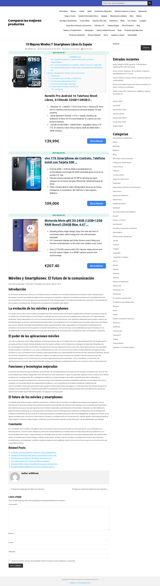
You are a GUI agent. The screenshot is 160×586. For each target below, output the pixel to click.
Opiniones (117, 286)
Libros (106, 35)
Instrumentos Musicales (103, 11)
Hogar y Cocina (70, 16)
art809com (31, 49)
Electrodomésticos (120, 195)
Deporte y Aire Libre (99, 21)
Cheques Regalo (113, 26)
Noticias (116, 273)
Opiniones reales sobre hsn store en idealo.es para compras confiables (131, 85)
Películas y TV (99, 26)
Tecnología (117, 331)
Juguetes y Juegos (117, 35)
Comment (13, 504)
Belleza (139, 16)
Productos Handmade (77, 35)
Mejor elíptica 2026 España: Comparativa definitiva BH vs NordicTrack (129, 65)
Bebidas (116, 146)
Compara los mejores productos (24, 22)
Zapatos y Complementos (72, 30)
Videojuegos (89, 30)
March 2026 (117, 101)
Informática (63, 11)
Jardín (89, 11)
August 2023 (118, 126)
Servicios (116, 322)
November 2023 (119, 122)
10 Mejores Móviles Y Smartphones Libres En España (59, 44)
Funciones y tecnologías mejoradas (62, 84)
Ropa (120, 30)
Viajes (115, 339)
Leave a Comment (72, 49)
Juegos (116, 249)
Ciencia (116, 171)
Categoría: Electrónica (122, 162)
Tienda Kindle (132, 35)
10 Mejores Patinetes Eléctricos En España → (90, 489)
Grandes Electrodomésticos (88, 16)
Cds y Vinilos (132, 21)
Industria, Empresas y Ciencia (125, 11)
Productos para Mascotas (133, 30)
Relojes (73, 11)
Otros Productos (128, 26)
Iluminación (142, 11)
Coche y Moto (85, 21)
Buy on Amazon (96, 141)
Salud (115, 314)
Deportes (116, 183)
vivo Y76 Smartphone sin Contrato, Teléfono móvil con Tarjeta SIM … (77, 65)
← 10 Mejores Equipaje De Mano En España (26, 489)
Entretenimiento (119, 203)
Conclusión (57, 89)
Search (116, 44)
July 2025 (116, 105)
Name (11, 533)
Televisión (117, 335)
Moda (122, 21)
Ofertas (116, 277)
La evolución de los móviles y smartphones (64, 78)
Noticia (115, 269)
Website (11, 551)
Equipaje (104, 16)
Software (143, 21)
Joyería (81, 11)
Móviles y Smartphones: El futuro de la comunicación (65, 73)
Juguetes (116, 253)
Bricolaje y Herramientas (68, 21)
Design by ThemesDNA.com (80, 583)
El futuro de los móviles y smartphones (63, 87)
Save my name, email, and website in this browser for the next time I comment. (43, 561)
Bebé (131, 16)
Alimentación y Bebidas (118, 16)
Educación (117, 191)
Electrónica (114, 21)
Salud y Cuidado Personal (106, 30)
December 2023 (119, 118)
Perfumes (117, 294)
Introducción (54, 76)
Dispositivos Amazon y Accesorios (79, 26)
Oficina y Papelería (94, 35)
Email (11, 542)
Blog (138, 26)
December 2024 (119, 109)
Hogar (115, 216)
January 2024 (118, 114)
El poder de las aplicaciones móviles (62, 81)
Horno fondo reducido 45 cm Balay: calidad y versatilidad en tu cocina (131, 72)
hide (79, 57)
